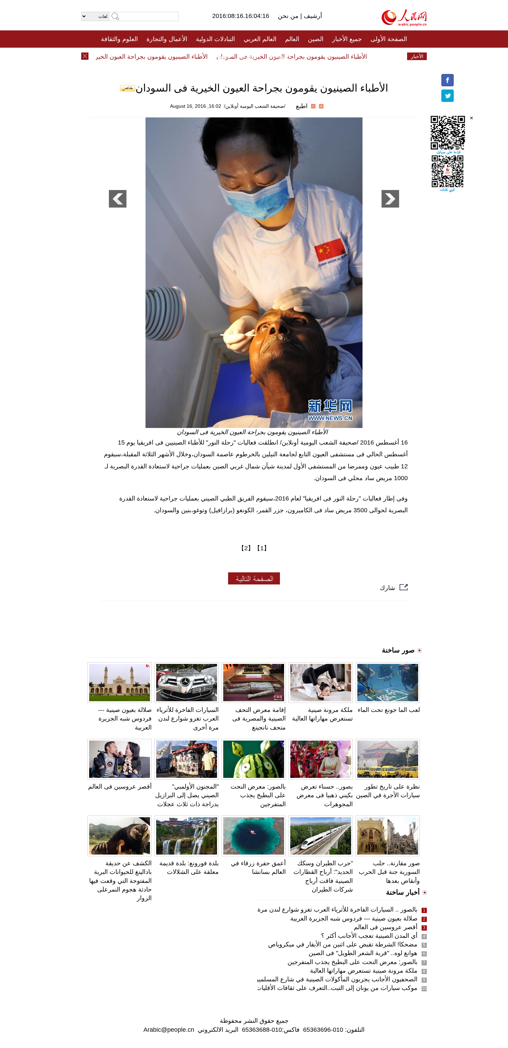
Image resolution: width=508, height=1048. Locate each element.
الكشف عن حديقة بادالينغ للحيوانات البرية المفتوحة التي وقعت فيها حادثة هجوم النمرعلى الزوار (120, 881)
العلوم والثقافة (119, 39)
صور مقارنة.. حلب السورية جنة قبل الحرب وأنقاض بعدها (389, 872)
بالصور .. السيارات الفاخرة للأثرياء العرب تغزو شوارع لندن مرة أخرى (329, 909)
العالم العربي (260, 39)
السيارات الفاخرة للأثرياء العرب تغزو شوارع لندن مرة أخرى (188, 718)
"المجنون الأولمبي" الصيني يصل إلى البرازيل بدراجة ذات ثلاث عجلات (187, 795)
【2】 (246, 548)
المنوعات (278, 56)
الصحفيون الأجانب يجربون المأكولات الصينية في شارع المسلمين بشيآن (327, 979)
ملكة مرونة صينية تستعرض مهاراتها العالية (363, 970)
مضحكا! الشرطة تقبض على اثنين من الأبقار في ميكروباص (342, 944)
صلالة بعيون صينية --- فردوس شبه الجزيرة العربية (125, 718)
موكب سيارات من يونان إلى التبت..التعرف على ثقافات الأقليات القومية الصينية (316, 987)
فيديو (224, 56)
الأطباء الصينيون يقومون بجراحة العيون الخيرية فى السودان (304, 56)
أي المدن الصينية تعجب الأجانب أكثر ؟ (369, 935)
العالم (292, 39)
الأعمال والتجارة (167, 39)
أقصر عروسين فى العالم (120, 786)
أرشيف (312, 15)
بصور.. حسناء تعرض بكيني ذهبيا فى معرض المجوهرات (325, 795)
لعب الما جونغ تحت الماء (389, 709)
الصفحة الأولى (388, 39)
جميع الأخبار (347, 39)
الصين (315, 39)
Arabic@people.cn (168, 1029)
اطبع (302, 106)
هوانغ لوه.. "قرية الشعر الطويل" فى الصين (363, 953)
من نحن (289, 15)
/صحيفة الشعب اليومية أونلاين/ (254, 106)
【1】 (262, 548)
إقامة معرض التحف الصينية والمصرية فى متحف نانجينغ (259, 718)
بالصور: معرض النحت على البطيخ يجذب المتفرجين (258, 795)
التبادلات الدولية (215, 39)
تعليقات (248, 56)
